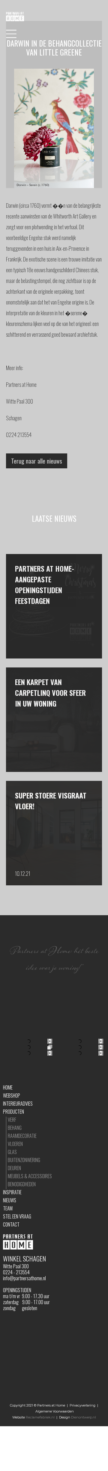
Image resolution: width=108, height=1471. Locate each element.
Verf (12, 1120)
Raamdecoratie (22, 1136)
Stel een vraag (17, 1216)
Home (8, 1087)
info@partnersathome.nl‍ (24, 1278)
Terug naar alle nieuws (36, 460)
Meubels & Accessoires (30, 1176)
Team (8, 1208)
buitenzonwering (24, 1160)
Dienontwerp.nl (83, 1417)
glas (12, 1152)
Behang (15, 1128)
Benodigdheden (22, 1184)
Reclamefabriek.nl (40, 1417)
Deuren (14, 1168)
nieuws (9, 1200)
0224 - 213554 (16, 1272)
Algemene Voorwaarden (54, 1411)
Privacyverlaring (82, 1405)
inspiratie (12, 1192)
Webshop (11, 1095)
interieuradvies (18, 1104)
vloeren (15, 1144)
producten (13, 1112)
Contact (11, 1224)
